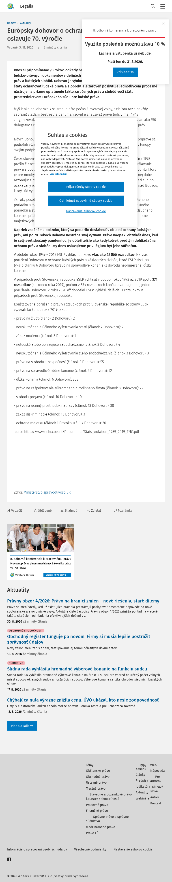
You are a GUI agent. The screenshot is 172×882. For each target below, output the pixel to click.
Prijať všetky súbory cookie (86, 187)
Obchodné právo (98, 777)
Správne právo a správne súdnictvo (107, 819)
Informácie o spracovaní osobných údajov (37, 849)
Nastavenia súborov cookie (86, 211)
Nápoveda (157, 771)
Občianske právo (98, 771)
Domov (11, 23)
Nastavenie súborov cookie (133, 849)
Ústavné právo (96, 782)
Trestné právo (95, 789)
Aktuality (25, 23)
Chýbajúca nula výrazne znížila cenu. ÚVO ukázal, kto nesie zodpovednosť (83, 700)
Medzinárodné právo (100, 827)
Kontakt (155, 803)
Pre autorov (155, 779)
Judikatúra (143, 787)
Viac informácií (58, 174)
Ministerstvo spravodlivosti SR (47, 492)
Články (140, 775)
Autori (154, 797)
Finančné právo (97, 811)
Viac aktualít (20, 726)
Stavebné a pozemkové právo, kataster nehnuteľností (109, 797)
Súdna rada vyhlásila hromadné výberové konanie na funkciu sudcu (77, 669)
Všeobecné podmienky (90, 849)
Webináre (142, 798)
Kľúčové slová (156, 789)
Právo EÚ (92, 833)
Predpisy (142, 780)
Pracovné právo (97, 805)
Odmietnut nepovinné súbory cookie (85, 201)
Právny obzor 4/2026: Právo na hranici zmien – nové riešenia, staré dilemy (83, 601)
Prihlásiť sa (125, 72)
